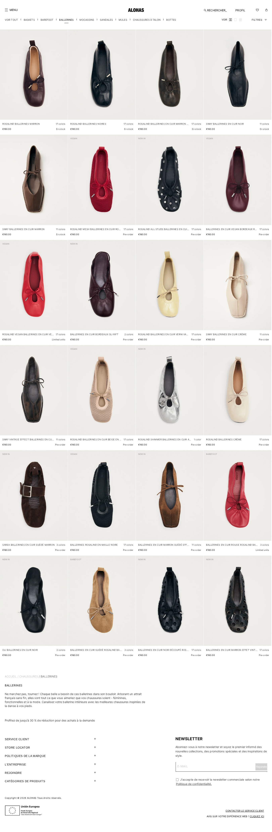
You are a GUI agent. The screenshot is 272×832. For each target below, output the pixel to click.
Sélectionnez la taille (52, 113)
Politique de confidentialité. (194, 784)
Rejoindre (13, 772)
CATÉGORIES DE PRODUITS (25, 781)
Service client (17, 739)
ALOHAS (31, 798)
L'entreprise (15, 764)
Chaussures (28, 676)
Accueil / (12, 676)
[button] (11, 10)
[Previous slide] (5, 78)
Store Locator (17, 747)
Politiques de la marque (25, 756)
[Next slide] (62, 78)
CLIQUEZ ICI (257, 816)
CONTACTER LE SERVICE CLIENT (245, 810)
